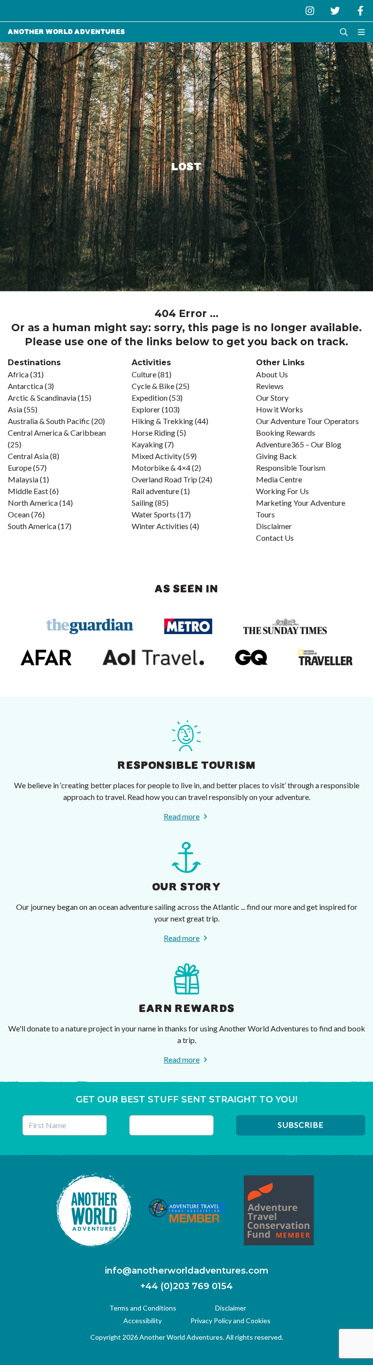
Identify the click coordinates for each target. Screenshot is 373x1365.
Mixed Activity (157, 456)
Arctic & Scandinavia (42, 397)
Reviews (270, 385)
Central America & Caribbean (57, 432)
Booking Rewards (285, 432)
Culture (144, 374)
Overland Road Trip (164, 479)
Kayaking (147, 444)
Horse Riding (153, 432)
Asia (15, 409)
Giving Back (276, 456)
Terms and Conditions (142, 1308)
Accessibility (142, 1320)
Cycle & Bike (153, 385)
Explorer (146, 409)
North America (33, 502)
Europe (20, 467)
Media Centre (279, 479)
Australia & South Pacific (49, 420)
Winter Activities (160, 526)
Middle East (28, 491)
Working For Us (282, 491)
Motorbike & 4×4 (161, 467)
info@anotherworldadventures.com (187, 1270)
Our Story (272, 397)
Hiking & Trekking (162, 420)
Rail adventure (155, 491)
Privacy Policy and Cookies (230, 1320)
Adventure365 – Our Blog (298, 444)
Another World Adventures (66, 32)
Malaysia (23, 479)
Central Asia (28, 456)
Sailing (142, 502)
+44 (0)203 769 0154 (186, 1286)
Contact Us (275, 537)
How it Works (279, 409)
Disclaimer (274, 526)
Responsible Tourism (290, 467)
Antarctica (25, 385)
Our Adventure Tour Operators (307, 420)
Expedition (150, 397)
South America (32, 526)
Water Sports (154, 514)
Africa (18, 374)
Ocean (19, 514)
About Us (272, 374)
